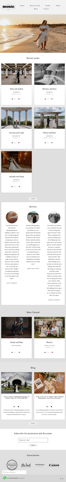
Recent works (35, 5)
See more (33, 423)
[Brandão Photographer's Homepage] (8, 7)
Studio (47, 5)
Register (33, 445)
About (58, 5)
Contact (46, 9)
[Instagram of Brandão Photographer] (62, 478)
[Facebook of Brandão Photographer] (60, 478)
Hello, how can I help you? (9, 472)
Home (22, 5)
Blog (36, 9)
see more (33, 198)
